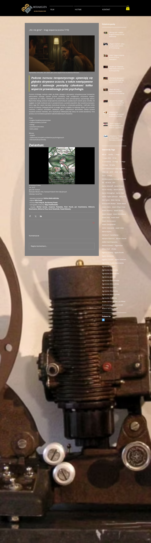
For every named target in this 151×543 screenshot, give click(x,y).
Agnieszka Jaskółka (109, 277)
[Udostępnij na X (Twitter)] (35, 216)
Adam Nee (106, 217)
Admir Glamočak (108, 228)
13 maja (115, 162)
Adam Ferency (107, 210)
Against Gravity (107, 252)
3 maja (109, 175)
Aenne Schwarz (107, 245)
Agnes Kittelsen (120, 259)
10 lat (114, 158)
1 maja (117, 154)
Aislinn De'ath (118, 305)
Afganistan (119, 245)
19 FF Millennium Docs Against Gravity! (114, 168)
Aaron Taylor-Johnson (110, 197)
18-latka (112, 165)
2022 (104, 175)
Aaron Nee (120, 193)
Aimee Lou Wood (119, 301)
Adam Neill (115, 217)
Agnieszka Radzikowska (110, 280)
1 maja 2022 (106, 158)
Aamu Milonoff (107, 186)
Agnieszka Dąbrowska (110, 270)
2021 (121, 172)
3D (103, 182)
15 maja (122, 162)
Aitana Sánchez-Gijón (110, 308)
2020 (116, 172)
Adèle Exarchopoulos (110, 242)
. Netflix (110, 154)
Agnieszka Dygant (108, 266)
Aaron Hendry (107, 189)
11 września (106, 162)
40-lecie (108, 182)
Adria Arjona (106, 231)
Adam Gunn (118, 210)
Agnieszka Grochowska (110, 273)
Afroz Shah (106, 249)
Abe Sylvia (106, 200)
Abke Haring (115, 200)
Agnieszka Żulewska (109, 298)
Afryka (113, 249)
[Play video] (62, 165)
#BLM (104, 154)
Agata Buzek (119, 252)
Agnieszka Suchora (109, 287)
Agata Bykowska (108, 256)
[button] (128, 8)
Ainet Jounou (107, 305)
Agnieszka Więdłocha (110, 291)
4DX (113, 182)
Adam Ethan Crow (118, 207)
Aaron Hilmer (118, 189)
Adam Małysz (107, 214)
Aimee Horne (107, 301)
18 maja (105, 165)
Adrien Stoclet (121, 238)
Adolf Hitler (120, 228)
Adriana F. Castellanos (110, 235)
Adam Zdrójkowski (109, 224)
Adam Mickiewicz (119, 214)
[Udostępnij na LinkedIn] (41, 216)
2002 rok (105, 172)
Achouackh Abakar (109, 203)
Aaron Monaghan (108, 193)
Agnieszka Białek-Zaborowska (113, 263)
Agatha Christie (107, 259)
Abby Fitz (122, 197)
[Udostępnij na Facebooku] (30, 216)
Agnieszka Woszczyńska (110, 294)
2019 (111, 172)
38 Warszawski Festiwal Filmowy (114, 179)
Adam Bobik (121, 203)
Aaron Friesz (118, 186)
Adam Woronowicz (109, 221)
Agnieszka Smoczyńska (110, 284)
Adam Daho (106, 207)
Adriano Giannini (108, 238)
